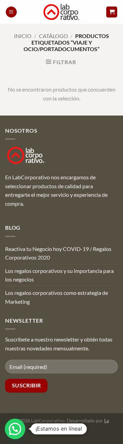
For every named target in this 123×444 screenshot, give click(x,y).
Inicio (22, 36)
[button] (11, 12)
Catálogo (53, 36)
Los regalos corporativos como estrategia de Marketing (56, 297)
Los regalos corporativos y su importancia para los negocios (59, 275)
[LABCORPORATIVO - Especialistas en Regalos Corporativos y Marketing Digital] (62, 12)
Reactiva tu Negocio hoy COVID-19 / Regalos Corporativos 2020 (58, 253)
